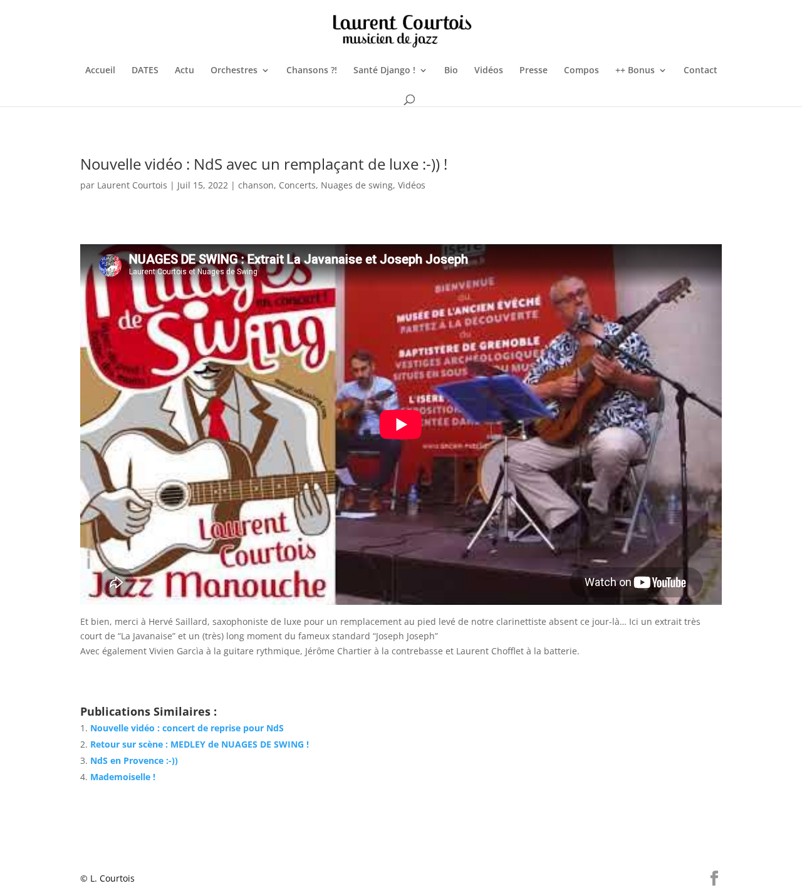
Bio (451, 71)
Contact (700, 71)
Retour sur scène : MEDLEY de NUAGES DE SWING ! (199, 744)
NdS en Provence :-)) (134, 760)
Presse (533, 71)
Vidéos (488, 71)
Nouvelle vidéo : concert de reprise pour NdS (187, 728)
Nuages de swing (357, 185)
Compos (581, 71)
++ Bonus (635, 71)
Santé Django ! (384, 71)
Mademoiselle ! (122, 777)
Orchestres (234, 71)
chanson (256, 185)
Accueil (100, 71)
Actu (184, 71)
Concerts (297, 185)
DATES (145, 71)
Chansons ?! (311, 71)
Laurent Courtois (132, 185)
